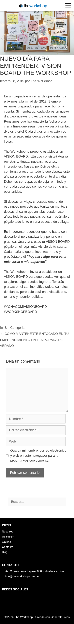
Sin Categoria (14, 328)
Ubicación (8, 536)
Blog (4, 551)
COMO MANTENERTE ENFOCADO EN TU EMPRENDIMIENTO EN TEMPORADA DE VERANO (34, 340)
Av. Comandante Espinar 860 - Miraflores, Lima (35, 571)
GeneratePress (60, 617)
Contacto (7, 546)
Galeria (6, 541)
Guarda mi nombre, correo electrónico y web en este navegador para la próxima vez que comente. (38, 455)
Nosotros (7, 531)
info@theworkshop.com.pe (22, 576)
